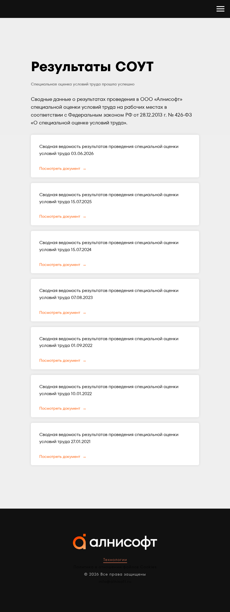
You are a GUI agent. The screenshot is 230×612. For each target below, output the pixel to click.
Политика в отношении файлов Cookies (115, 567)
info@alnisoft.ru (115, 581)
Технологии (115, 559)
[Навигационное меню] (220, 9)
